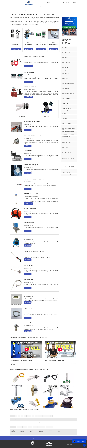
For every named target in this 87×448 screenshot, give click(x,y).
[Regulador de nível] (67, 390)
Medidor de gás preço (66, 88)
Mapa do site (68, 438)
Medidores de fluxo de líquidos (68, 134)
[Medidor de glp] (34, 402)
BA (38, 415)
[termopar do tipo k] (16, 289)
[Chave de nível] (18, 390)
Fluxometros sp (65, 147)
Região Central (13, 426)
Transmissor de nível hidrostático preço (68, 129)
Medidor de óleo (65, 85)
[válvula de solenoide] (16, 160)
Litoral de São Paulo (49, 426)
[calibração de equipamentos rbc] (16, 131)
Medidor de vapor (65, 120)
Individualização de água (67, 65)
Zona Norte (19, 426)
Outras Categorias (68, 166)
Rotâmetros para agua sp (67, 150)
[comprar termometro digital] (16, 304)
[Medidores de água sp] (34, 390)
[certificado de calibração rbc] (16, 174)
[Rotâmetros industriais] (18, 378)
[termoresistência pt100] (16, 333)
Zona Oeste (25, 426)
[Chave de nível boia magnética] (16, 203)
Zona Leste (35, 426)
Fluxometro (64, 50)
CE (41, 415)
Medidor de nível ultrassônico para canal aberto (68, 155)
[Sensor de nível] (67, 402)
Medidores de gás (65, 80)
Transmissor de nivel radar (67, 115)
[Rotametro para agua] (50, 390)
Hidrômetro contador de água (68, 131)
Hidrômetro (64, 47)
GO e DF (45, 415)
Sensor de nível (65, 57)
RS (33, 415)
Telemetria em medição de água (68, 158)
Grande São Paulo (42, 426)
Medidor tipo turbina (66, 98)
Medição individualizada (66, 108)
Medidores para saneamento (67, 160)
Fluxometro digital (65, 78)
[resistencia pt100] (16, 275)
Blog (75, 2)
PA (51, 415)
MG (19, 415)
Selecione (12, 415)
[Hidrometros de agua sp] (34, 378)
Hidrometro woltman (66, 125)
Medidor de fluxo (65, 73)
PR (27, 415)
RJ (16, 415)
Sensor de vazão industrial (67, 110)
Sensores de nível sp (66, 145)
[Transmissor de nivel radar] (50, 378)
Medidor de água (65, 67)
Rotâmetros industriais (66, 123)
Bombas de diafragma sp (66, 142)
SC (30, 415)
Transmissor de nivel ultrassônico (68, 93)
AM (48, 415)
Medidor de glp (65, 118)
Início (49, 2)
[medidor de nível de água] (16, 218)
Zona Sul (30, 426)
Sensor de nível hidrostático (67, 105)
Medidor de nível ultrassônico (41, 10)
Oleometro (64, 113)
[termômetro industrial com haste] (16, 146)
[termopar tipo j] (16, 318)
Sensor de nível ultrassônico (67, 75)
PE (35, 415)
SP (24, 415)
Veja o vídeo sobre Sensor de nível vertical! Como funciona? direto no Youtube (60, 363)
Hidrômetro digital (65, 55)
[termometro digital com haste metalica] (16, 261)
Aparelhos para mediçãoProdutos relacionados (66, 42)
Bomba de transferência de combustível (67, 70)
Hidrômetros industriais (66, 90)
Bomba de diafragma (66, 62)
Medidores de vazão (66, 172)
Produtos (66, 2)
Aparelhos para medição (66, 174)
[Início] (28, 2)
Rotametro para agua (66, 100)
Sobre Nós (57, 2)
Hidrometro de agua (32, 10)
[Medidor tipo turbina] (67, 378)
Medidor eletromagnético (67, 169)
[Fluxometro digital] (50, 402)
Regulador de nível (65, 103)
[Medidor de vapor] (18, 402)
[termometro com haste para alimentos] (16, 189)
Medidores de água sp (23, 10)
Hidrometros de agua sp (66, 152)
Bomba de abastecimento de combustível (67, 140)
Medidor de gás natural (66, 95)
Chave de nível (64, 60)
